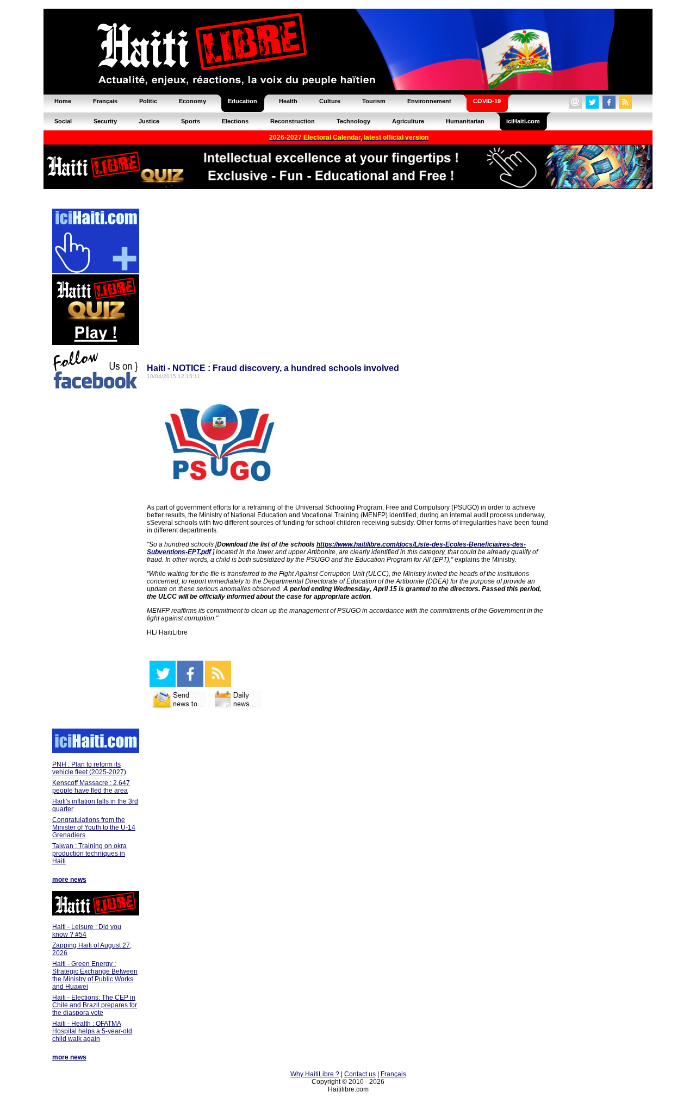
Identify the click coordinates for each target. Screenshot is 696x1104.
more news (69, 879)
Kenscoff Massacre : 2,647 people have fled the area (91, 786)
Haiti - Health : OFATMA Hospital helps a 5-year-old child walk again (92, 1031)
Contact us (360, 1074)
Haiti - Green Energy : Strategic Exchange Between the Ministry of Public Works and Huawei (95, 975)
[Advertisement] (95, 561)
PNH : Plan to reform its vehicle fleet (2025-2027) (89, 768)
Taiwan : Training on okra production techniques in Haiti (89, 853)
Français (393, 1074)
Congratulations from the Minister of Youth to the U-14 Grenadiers (93, 827)
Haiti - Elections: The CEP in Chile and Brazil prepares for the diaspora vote (94, 1005)
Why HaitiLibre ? (314, 1074)
